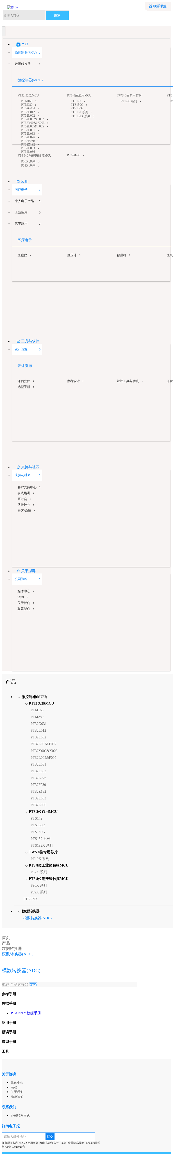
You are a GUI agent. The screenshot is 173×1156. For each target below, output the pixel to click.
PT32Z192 (28, 144)
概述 (5, 984)
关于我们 (24, 603)
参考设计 (73, 381)
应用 (24, 181)
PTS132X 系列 (81, 116)
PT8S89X (73, 155)
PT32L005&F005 (32, 126)
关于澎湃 (28, 571)
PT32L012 (28, 112)
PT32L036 (28, 151)
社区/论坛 (24, 510)
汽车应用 (21, 223)
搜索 (57, 15)
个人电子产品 (24, 201)
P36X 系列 (28, 161)
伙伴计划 (24, 505)
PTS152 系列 (79, 112)
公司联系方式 (20, 1115)
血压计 (72, 255)
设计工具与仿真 (128, 381)
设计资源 (21, 349)
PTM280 (26, 104)
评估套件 (24, 381)
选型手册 (24, 387)
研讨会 (22, 499)
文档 (33, 984)
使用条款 (32, 1142)
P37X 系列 (39, 872)
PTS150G (77, 108)
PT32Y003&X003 (33, 123)
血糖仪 (22, 255)
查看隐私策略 (76, 1142)
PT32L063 (28, 133)
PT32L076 (28, 137)
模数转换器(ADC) (37, 918)
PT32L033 (28, 148)
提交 (50, 1136)
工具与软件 (30, 341)
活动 (21, 597)
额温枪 (121, 255)
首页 (6, 937)
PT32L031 (28, 130)
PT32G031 (28, 108)
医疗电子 (21, 189)
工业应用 (21, 212)
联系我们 (160, 6)
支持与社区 (30, 467)
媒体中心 (24, 591)
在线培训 (24, 493)
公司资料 (21, 579)
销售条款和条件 (49, 1142)
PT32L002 (28, 115)
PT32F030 (28, 141)
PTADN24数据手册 (26, 1013)
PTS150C (77, 104)
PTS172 (76, 101)
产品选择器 (19, 984)
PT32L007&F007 (32, 119)
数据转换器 (23, 64)
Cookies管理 (93, 1142)
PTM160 (26, 101)
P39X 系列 (28, 165)
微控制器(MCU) (26, 52)
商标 (63, 1142)
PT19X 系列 (129, 101)
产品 (24, 44)
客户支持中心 (27, 487)
